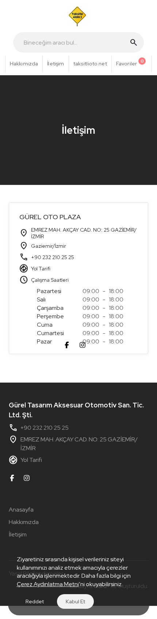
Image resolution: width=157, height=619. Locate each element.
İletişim (18, 534)
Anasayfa (21, 509)
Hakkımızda (24, 522)
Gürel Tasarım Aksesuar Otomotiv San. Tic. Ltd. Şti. (76, 410)
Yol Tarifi (40, 268)
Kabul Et (75, 601)
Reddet (35, 601)
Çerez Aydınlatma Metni (48, 584)
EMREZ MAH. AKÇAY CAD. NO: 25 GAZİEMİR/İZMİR (73, 443)
